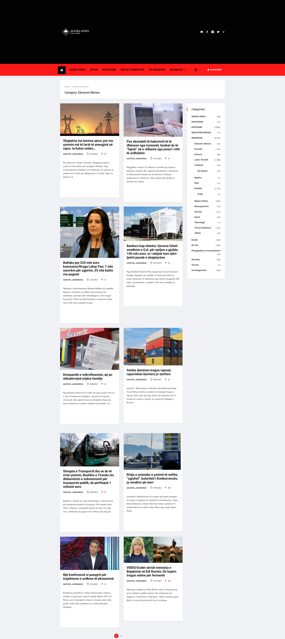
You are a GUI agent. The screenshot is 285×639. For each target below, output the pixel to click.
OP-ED (94, 69)
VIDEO (197, 233)
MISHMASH (176, 69)
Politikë (198, 188)
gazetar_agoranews (73, 154)
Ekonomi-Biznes (81, 87)
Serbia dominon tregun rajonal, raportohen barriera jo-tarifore (149, 372)
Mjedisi (197, 177)
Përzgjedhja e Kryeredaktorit (205, 250)
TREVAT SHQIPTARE (132, 69)
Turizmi (195, 265)
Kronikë (198, 149)
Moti (196, 183)
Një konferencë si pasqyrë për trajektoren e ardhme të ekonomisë (88, 576)
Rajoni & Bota (201, 201)
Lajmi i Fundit (201, 159)
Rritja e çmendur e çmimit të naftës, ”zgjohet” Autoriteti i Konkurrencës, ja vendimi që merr (152, 478)
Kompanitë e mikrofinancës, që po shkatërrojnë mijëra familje (87, 376)
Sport (197, 217)
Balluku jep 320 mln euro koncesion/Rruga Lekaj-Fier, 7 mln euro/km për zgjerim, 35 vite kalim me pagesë (88, 268)
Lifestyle (198, 165)
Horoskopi (202, 171)
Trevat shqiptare (202, 228)
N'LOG (194, 240)
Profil (200, 194)
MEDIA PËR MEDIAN (201, 132)
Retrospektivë (201, 206)
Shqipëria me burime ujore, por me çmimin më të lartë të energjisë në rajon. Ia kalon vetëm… (88, 144)
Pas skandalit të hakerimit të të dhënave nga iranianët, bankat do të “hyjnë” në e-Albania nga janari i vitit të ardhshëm (153, 147)
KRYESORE (196, 127)
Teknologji (199, 222)
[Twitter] (218, 32)
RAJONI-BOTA (157, 69)
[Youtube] (201, 32)
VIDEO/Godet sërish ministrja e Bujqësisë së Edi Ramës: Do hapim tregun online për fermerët (151, 571)
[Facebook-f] (207, 32)
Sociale (198, 211)
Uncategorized (198, 270)
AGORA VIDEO (77, 69)
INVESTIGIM (109, 69)
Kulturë (198, 154)
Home (67, 87)
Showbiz (195, 259)
